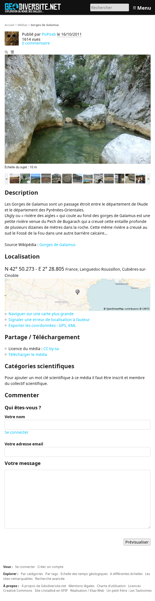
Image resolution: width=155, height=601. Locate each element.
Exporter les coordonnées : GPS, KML (42, 325)
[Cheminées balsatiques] (77, 178)
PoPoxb (49, 34)
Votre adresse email (24, 444)
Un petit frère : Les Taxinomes (129, 590)
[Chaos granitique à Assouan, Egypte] (140, 178)
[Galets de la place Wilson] (67, 178)
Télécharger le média (13, 52)
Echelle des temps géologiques (84, 574)
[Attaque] (130, 178)
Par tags (51, 574)
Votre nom (15, 416)
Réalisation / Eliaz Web (87, 590)
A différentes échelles (126, 574)
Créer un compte (50, 567)
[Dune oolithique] (98, 178)
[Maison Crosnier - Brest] (56, 178)
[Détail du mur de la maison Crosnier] (109, 178)
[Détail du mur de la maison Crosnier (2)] (46, 178)
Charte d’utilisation (111, 586)
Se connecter (16, 432)
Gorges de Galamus (57, 244)
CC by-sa (51, 348)
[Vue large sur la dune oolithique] (88, 178)
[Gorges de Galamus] (25, 178)
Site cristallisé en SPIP (51, 590)
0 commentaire (36, 43)
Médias (22, 25)
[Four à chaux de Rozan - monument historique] (119, 178)
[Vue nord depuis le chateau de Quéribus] (35, 178)
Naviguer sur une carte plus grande (41, 313)
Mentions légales (81, 586)
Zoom (7, 52)
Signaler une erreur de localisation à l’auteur (49, 319)
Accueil (9, 25)
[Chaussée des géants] (14, 178)
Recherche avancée (50, 578)
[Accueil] (34, 7)
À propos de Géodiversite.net (44, 586)
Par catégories (32, 574)
